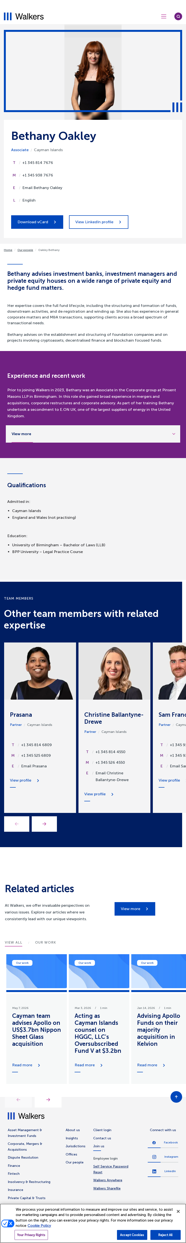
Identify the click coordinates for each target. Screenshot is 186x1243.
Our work (22, 963)
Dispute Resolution (23, 1157)
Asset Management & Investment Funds (25, 1133)
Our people (25, 250)
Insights (72, 1138)
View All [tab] (13, 942)
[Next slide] (48, 1100)
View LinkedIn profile (94, 222)
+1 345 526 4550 (110, 762)
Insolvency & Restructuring (29, 1182)
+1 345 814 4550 (110, 752)
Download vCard (32, 222)
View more (130, 908)
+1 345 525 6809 (36, 755)
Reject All (165, 1235)
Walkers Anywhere (107, 1180)
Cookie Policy (39, 1225)
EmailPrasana (34, 766)
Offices (71, 1154)
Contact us (102, 1138)
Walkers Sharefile (107, 1188)
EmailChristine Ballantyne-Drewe (112, 776)
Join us (98, 1146)
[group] (36, 1019)
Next (44, 824)
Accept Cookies (132, 1235)
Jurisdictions (75, 1146)
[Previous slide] (18, 1100)
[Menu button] (164, 16)
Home (8, 250)
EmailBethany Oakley (42, 187)
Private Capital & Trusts (27, 1198)
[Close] (178, 1211)
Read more (22, 1065)
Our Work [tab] (45, 942)
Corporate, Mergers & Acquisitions (25, 1147)
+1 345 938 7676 (37, 175)
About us (73, 1130)
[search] (178, 16)
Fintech (14, 1174)
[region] (93, 1223)
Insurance (15, 1190)
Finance (14, 1166)
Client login (102, 1130)
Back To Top (176, 1097)
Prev (16, 824)
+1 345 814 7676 (37, 162)
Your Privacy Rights (31, 1235)
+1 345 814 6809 (36, 745)
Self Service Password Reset (110, 1169)
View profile (20, 780)
